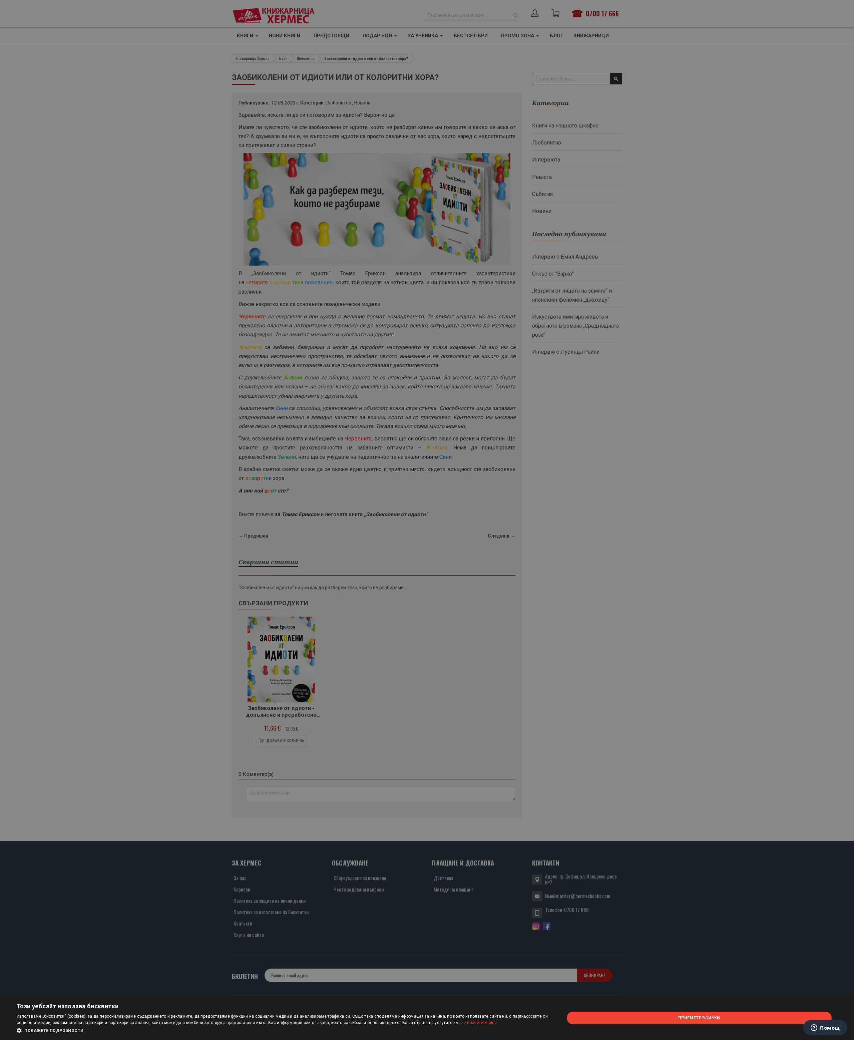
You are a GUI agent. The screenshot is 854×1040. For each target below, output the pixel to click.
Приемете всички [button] (699, 1018)
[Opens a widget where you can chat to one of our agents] (825, 1028)
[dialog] (427, 1018)
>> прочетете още (479, 1022)
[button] (282, 1030)
